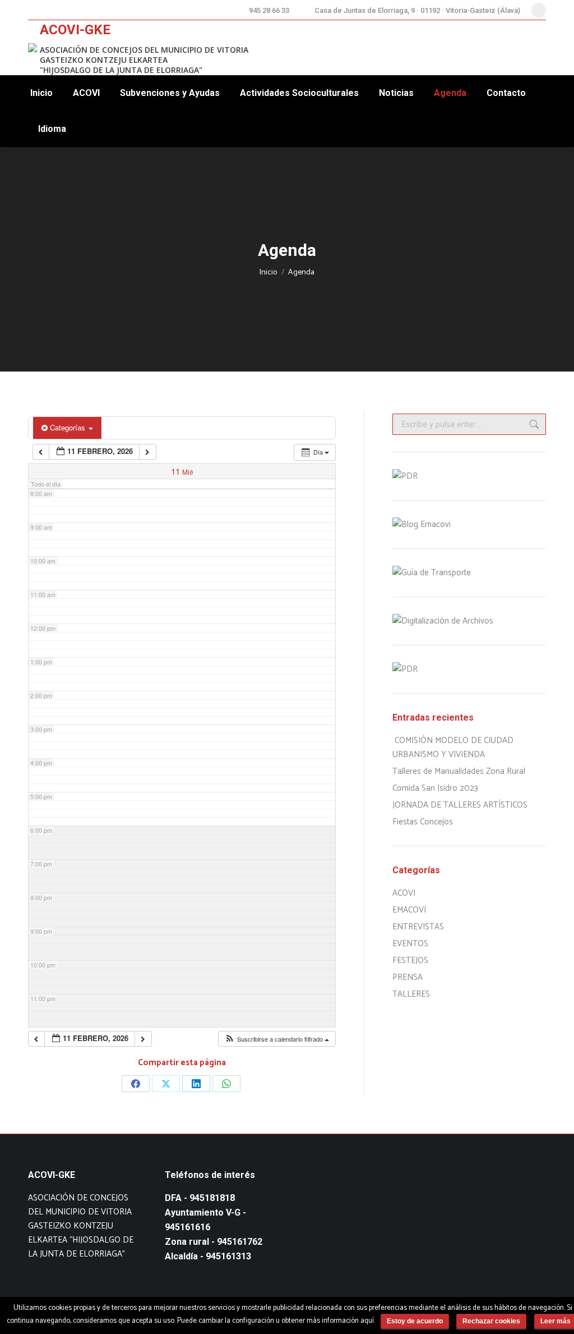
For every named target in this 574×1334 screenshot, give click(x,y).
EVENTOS (410, 944)
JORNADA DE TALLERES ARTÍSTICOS (459, 805)
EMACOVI (409, 910)
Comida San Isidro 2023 (435, 788)
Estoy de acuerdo (415, 1321)
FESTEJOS (410, 960)
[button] (277, 1039)
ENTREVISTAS (418, 927)
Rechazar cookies (491, 1321)
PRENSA (407, 977)
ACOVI (403, 893)
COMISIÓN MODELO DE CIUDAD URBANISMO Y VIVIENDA (452, 748)
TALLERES (411, 994)
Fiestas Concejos (422, 822)
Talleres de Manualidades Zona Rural (458, 771)
